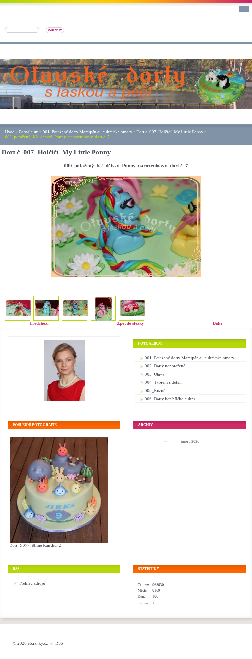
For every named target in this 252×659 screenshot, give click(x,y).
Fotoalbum (28, 131)
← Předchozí (37, 323)
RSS (59, 643)
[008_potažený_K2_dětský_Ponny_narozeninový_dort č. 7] (47, 308)
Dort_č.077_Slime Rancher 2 (35, 545)
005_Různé (155, 390)
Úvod (10, 131)
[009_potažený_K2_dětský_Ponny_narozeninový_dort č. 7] (75, 308)
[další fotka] (239, 226)
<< (166, 441)
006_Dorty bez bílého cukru (170, 398)
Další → (220, 323)
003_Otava (154, 374)
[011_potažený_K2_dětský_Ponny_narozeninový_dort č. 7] (132, 308)
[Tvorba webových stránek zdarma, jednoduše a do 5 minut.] (51, 643)
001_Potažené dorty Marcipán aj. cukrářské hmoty (87, 131)
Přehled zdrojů (32, 583)
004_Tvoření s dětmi (163, 382)
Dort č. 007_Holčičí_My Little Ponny (169, 131)
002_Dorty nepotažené (165, 365)
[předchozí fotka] (12, 226)
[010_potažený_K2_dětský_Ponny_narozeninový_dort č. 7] (103, 309)
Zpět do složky (130, 323)
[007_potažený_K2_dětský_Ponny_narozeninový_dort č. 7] (18, 308)
